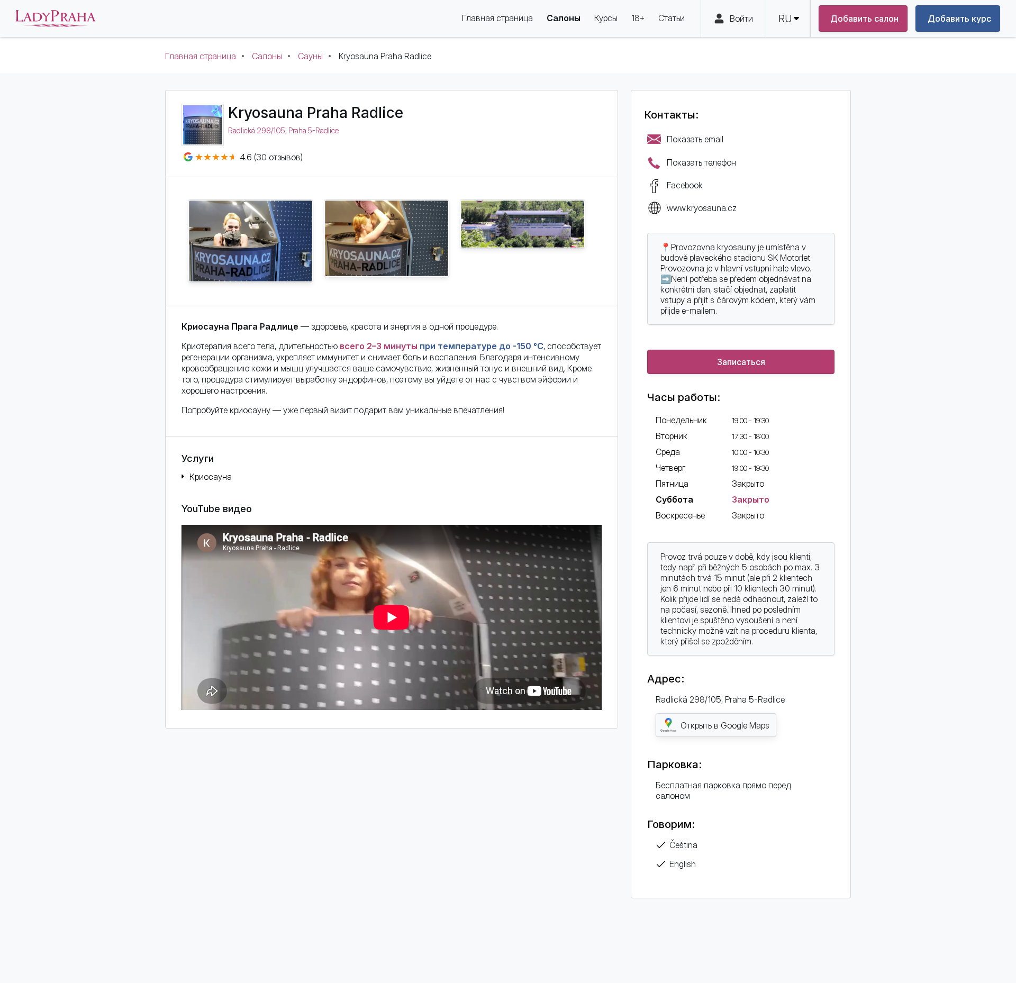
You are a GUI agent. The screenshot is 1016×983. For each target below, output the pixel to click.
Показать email (695, 139)
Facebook (685, 185)
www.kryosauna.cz (702, 208)
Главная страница (200, 56)
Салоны (267, 56)
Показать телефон (701, 162)
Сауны (310, 56)
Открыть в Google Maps (725, 725)
